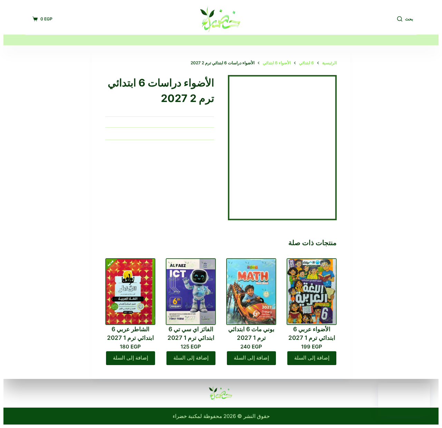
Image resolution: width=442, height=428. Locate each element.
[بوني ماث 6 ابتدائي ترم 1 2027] (251, 291)
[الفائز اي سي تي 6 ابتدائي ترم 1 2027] (191, 291)
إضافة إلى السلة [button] (311, 357)
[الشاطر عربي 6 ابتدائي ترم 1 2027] (130, 291)
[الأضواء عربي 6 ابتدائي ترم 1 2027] (312, 291)
